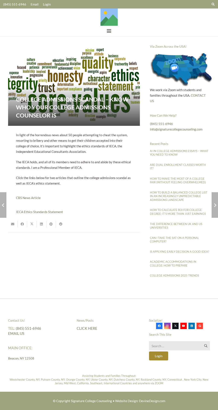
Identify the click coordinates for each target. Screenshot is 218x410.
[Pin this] (51, 224)
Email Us (16, 333)
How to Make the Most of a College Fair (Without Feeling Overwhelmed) (178, 180)
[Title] (109, 17)
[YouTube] (183, 326)
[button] (109, 31)
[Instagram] (167, 326)
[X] (175, 326)
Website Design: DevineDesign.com (140, 401)
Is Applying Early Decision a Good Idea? (179, 251)
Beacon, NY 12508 (21, 358)
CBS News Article (28, 198)
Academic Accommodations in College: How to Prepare (173, 263)
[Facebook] (159, 326)
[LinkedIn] (191, 326)
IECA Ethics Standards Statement (39, 212)
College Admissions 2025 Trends (174, 275)
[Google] (199, 326)
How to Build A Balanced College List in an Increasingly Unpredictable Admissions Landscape (178, 196)
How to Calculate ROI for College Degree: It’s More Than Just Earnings (178, 211)
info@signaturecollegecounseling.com (176, 129)
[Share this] (22, 224)
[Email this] (13, 224)
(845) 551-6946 (161, 124)
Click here (87, 328)
